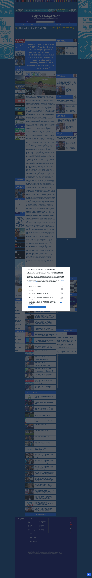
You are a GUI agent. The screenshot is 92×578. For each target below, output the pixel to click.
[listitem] (46, 286)
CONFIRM (37, 307)
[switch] (61, 289)
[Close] (67, 269)
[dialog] (46, 289)
